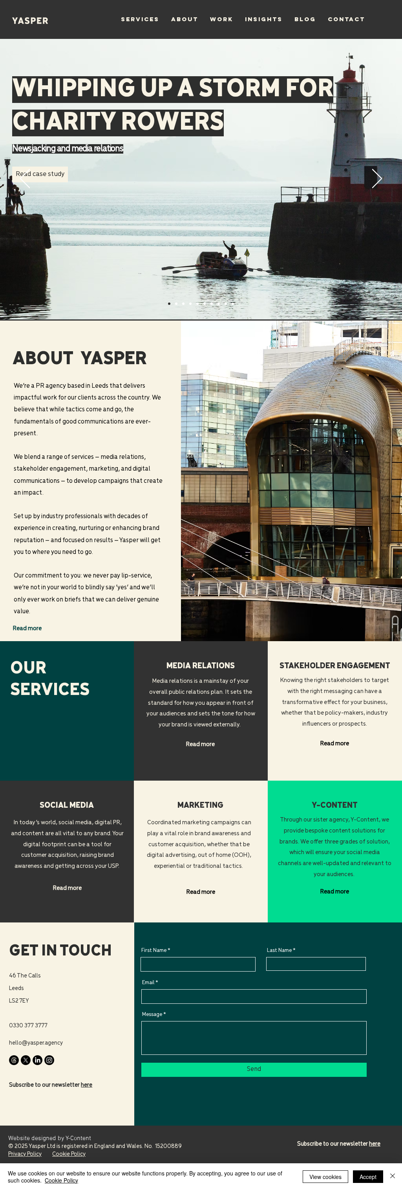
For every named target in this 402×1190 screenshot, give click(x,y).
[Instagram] (49, 1060)
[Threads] (14, 1060)
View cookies (325, 1177)
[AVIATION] (218, 304)
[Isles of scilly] (183, 304)
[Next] (377, 179)
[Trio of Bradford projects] (190, 304)
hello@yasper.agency (36, 1043)
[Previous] (25, 179)
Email (148, 983)
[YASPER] (211, 304)
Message (152, 1015)
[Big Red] (226, 304)
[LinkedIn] (37, 1060)
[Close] (392, 1177)
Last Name (279, 950)
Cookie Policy (61, 1180)
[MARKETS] (204, 304)
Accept (368, 1177)
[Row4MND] (169, 304)
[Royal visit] (197, 304)
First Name (153, 950)
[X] (26, 1060)
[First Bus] (176, 304)
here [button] (86, 1085)
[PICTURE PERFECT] (233, 304)
